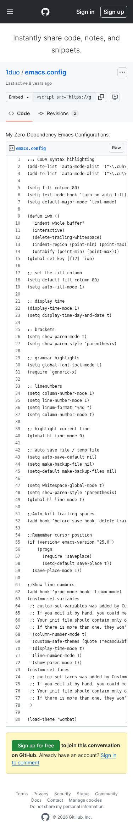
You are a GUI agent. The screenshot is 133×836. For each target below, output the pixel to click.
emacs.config (45, 72)
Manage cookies (85, 800)
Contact (55, 800)
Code (23, 113)
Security (62, 793)
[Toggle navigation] (10, 11)
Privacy (41, 793)
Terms (22, 793)
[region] (66, 439)
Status (83, 793)
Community (106, 793)
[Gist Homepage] (45, 11)
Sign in (85, 11)
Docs (36, 800)
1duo (13, 72)
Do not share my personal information (67, 806)
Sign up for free (36, 745)
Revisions (61, 113)
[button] (101, 97)
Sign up (114, 11)
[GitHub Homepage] (45, 817)
